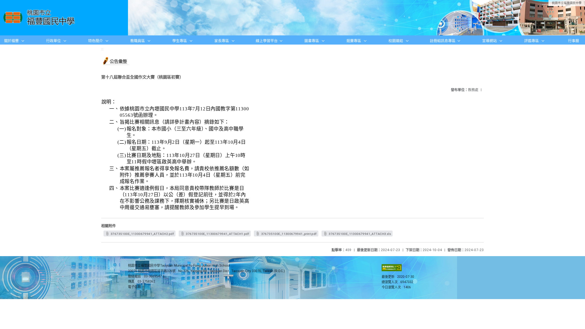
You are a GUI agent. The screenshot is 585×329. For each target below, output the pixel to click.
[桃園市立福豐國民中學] (40, 17)
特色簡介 (95, 41)
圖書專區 (311, 41)
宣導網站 (489, 41)
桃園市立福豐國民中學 (567, 3)
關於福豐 (11, 41)
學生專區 (179, 41)
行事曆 (573, 41)
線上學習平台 (267, 41)
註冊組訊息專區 (442, 41)
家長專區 (221, 41)
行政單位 (53, 41)
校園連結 (395, 41)
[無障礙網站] (392, 270)
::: (102, 49)
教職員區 (137, 41)
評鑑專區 (531, 41)
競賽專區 (353, 41)
